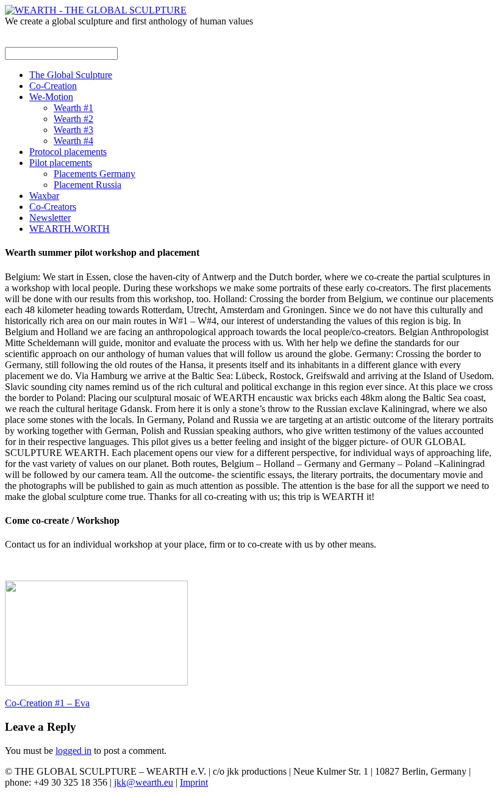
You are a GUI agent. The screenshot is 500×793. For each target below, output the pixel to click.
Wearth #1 (73, 108)
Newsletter (50, 217)
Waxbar (44, 195)
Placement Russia (87, 184)
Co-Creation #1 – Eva (47, 703)
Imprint (194, 782)
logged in (73, 750)
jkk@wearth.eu (143, 782)
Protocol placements (68, 152)
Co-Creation (53, 86)
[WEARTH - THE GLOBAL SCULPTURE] (96, 10)
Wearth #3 (73, 130)
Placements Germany (94, 173)
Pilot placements (60, 163)
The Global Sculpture (70, 75)
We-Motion (51, 97)
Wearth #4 (73, 141)
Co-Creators (52, 206)
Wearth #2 (73, 119)
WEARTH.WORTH (69, 228)
